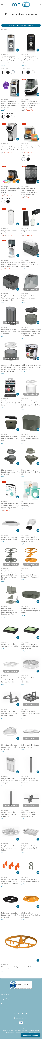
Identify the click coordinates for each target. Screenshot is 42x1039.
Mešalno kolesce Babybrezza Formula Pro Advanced (17, 968)
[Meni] (2, 4)
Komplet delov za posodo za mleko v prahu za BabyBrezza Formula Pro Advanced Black (10, 575)
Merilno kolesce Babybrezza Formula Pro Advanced (30, 915)
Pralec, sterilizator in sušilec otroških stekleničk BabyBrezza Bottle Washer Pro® (30, 104)
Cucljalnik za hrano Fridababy (28, 504)
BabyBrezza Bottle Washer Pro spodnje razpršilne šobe (9, 713)
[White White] (13, 72)
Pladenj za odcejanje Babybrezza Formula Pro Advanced (10, 747)
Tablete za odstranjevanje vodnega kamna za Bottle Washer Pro (31, 367)
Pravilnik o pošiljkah (21, 1032)
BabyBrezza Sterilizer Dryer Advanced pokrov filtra (30, 848)
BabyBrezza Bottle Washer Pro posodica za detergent (10, 780)
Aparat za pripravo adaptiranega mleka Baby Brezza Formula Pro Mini (10, 148)
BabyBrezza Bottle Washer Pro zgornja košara (8, 848)
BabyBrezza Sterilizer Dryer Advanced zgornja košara (30, 610)
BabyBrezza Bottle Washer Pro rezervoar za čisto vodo (30, 264)
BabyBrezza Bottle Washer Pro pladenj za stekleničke (30, 680)
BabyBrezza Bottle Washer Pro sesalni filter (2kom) (30, 713)
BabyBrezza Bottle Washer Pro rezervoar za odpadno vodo (10, 298)
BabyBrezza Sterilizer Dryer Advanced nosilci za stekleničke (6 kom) (10, 881)
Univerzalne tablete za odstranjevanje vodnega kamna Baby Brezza (10, 505)
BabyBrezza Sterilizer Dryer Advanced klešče (30, 880)
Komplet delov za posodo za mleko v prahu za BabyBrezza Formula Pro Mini (9, 611)
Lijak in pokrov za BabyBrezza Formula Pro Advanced (10, 472)
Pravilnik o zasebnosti (21, 1030)
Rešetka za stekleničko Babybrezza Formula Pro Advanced (10, 915)
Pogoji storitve (10, 1032)
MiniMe (18, 1028)
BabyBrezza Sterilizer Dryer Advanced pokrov (10, 538)
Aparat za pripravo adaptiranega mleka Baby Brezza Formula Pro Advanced (10, 60)
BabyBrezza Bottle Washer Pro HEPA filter (10, 645)
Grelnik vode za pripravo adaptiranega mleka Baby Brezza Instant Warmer (10, 264)
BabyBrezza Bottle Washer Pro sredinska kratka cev (29, 780)
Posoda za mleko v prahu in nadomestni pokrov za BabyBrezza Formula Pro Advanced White (11, 368)
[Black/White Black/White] (3, 72)
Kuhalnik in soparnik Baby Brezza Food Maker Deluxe (30, 148)
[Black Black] (8, 72)
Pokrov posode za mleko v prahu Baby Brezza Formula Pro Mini (10, 680)
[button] (35, 4)
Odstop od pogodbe (30, 1035)
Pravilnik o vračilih (34, 1030)
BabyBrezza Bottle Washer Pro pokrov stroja (28, 298)
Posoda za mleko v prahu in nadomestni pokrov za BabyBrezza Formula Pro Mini (31, 404)
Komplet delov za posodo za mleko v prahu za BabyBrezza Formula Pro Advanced (30, 574)
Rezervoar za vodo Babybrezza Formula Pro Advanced (10, 331)
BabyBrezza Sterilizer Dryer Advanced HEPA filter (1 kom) (29, 646)
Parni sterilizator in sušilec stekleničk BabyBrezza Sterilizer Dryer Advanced (29, 191)
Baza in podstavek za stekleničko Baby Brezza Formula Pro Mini (30, 539)
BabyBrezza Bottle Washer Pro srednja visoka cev (8, 814)
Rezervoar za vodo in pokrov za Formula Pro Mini (10, 438)
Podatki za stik (33, 1032)
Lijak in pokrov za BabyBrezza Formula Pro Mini (30, 472)
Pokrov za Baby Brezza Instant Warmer (30, 746)
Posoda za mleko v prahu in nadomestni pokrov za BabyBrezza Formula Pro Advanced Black (31, 332)
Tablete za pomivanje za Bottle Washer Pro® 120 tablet (10, 403)
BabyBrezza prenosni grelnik (9, 232)
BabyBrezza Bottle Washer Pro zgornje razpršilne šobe (29, 814)
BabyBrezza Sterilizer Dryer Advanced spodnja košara (30, 438)
